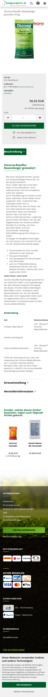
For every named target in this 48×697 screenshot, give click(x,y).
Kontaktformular (10, 637)
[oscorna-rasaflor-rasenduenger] (24, 38)
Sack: (6, 112)
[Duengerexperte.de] (13, 3)
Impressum (8, 501)
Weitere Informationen (24, 691)
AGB (5, 512)
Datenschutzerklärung (11, 679)
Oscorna (7, 93)
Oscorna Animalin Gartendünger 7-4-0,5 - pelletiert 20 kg (13, 444)
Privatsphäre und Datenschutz (17, 516)
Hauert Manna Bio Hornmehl (35, 444)
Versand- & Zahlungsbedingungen (18, 509)
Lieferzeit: (8, 84)
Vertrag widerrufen (24, 530)
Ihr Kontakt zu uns (11, 505)
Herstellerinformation (18, 391)
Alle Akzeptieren (24, 684)
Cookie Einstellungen (12, 520)
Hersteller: (9, 90)
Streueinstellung (15, 382)
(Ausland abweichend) (25, 87)
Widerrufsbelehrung (12, 536)
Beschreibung (13, 151)
